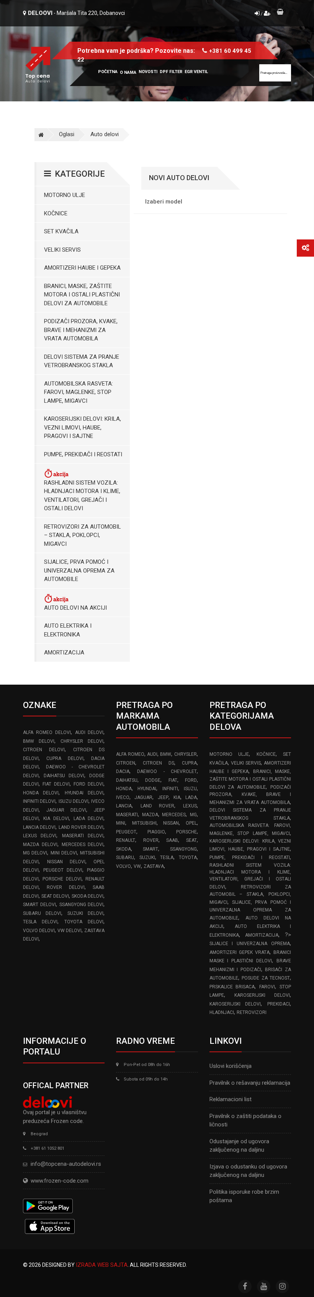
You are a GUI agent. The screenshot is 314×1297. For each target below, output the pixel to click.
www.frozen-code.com (59, 1180)
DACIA (122, 771)
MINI (120, 823)
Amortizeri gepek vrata (239, 952)
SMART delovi (39, 904)
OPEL (191, 823)
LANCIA (124, 806)
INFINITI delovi (39, 801)
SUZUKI (147, 857)
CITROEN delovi (44, 749)
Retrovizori (252, 1012)
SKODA (123, 849)
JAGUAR (143, 797)
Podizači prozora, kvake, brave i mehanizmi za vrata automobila (81, 330)
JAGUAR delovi (66, 810)
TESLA (166, 857)
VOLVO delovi (39, 930)
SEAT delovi (55, 896)
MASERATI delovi (82, 835)
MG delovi (35, 853)
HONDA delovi (41, 793)
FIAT (172, 780)
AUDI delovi (89, 732)
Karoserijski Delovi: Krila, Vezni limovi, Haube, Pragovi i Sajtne (82, 427)
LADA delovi (89, 818)
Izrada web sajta (102, 1264)
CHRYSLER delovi (82, 741)
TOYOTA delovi (83, 921)
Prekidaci (278, 1004)
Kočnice (55, 213)
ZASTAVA (154, 866)
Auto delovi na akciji (75, 607)
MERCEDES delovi (83, 844)
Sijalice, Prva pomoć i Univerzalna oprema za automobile (79, 570)
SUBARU (125, 857)
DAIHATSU (126, 780)
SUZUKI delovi (85, 913)
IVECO (122, 797)
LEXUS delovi (39, 835)
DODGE (152, 780)
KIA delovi (56, 818)
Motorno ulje (64, 195)
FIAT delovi (56, 784)
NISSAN (171, 823)
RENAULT (125, 840)
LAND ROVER (157, 806)
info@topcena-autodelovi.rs (66, 1163)
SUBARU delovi (42, 913)
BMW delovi (38, 741)
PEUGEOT (126, 832)
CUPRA (189, 763)
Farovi (267, 986)
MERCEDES (174, 814)
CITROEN (125, 763)
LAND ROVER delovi (81, 827)
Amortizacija (64, 652)
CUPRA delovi (64, 758)
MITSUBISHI (144, 823)
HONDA (124, 788)
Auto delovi (104, 134)
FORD (191, 780)
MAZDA (150, 814)
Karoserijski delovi (262, 995)
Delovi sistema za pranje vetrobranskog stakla (81, 361)
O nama (128, 72)
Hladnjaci (221, 1012)
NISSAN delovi (66, 861)
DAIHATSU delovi (64, 775)
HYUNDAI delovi (84, 793)
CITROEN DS (158, 763)
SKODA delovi (87, 896)
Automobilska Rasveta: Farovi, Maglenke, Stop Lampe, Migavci (78, 392)
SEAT (191, 840)
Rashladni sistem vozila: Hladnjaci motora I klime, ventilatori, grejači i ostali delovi (82, 495)
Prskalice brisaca (232, 986)
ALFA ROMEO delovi (47, 732)
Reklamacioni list (230, 1099)
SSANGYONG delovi (81, 904)
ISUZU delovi (73, 801)
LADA (191, 797)
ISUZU (190, 788)
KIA (176, 797)
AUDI (152, 754)
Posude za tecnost (266, 978)
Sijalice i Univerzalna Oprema (249, 943)
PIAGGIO (156, 832)
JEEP (163, 797)
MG (193, 814)
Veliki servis (62, 249)
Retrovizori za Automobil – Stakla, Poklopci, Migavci (82, 535)
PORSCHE (186, 832)
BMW (165, 754)
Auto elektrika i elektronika (68, 630)
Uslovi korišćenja (230, 1066)
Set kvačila (61, 231)
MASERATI (127, 814)
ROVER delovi (65, 887)
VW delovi (69, 930)
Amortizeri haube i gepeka (82, 267)
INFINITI (170, 788)
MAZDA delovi (40, 844)
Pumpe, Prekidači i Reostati (83, 454)
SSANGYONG (183, 849)
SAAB (172, 840)
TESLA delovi (40, 921)
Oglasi (66, 134)
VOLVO (123, 866)
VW (137, 866)
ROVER (151, 840)
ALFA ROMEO (130, 754)
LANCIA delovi (39, 827)
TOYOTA (188, 857)
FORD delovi (88, 784)
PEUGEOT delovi (62, 870)
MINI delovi (64, 853)
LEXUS (190, 806)
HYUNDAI (146, 788)
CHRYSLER (185, 754)
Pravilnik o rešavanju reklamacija (249, 1082)
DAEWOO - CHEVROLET (166, 771)
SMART (150, 849)
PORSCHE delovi (62, 879)
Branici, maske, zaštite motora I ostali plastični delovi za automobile (82, 295)
